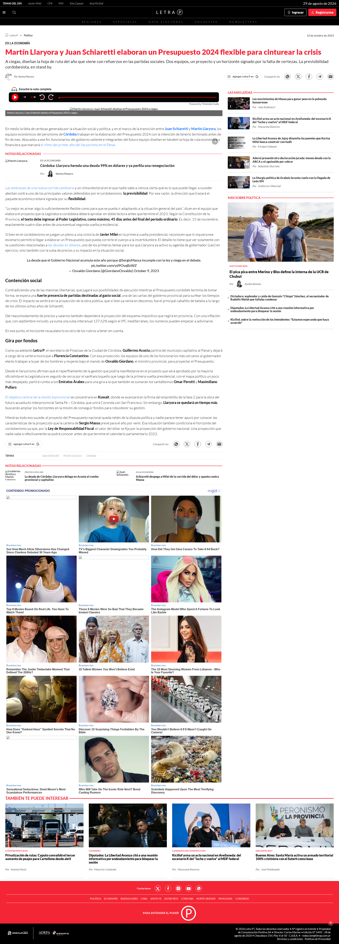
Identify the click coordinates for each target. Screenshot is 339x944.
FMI (61, 3)
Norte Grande (206, 898)
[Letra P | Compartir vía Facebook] (309, 77)
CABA (144, 898)
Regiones (92, 21)
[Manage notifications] (331, 923)
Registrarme (325, 12)
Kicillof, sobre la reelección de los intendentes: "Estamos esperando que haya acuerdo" (279, 321)
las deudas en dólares (64, 245)
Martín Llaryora (203, 129)
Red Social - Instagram (178, 888)
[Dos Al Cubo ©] (18, 933)
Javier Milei (34, 3)
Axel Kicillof (96, 3)
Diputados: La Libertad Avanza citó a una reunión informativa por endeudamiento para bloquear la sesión (272, 309)
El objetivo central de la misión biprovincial (37, 397)
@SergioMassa (130, 260)
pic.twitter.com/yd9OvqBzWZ (114, 265)
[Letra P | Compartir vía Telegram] (320, 77)
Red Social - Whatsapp (199, 888)
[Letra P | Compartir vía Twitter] (298, 77)
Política (28, 35)
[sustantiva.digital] (61, 933)
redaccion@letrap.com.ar (316, 935)
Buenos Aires (129, 898)
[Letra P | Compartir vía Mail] (331, 77)
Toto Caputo (76, 3)
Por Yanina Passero (24, 76)
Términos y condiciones (290, 938)
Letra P (14, 35)
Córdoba (70, 134)
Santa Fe (156, 898)
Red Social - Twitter (158, 888)
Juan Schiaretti (176, 129)
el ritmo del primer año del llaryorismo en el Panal (78, 145)
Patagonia (225, 898)
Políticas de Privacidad (318, 938)
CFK (49, 3)
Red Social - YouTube (189, 888)
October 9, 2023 (146, 271)
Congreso (242, 898)
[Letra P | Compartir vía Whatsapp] (287, 77)
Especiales (125, 21)
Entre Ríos (171, 898)
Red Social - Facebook (168, 888)
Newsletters (243, 21)
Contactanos (144, 888)
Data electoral (166, 21)
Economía (111, 898)
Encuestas (206, 21)
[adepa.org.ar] (44, 933)
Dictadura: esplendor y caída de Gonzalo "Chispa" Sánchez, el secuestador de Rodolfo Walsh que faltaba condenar (279, 297)
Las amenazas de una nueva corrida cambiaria (39, 188)
